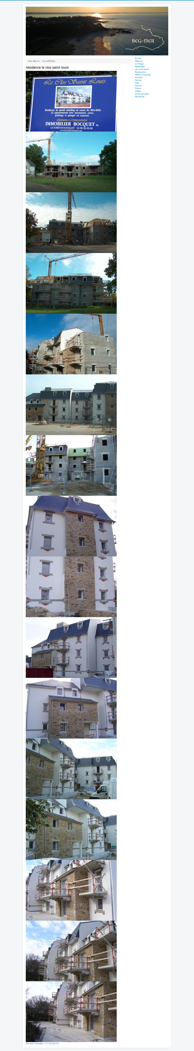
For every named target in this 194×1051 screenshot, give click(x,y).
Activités (139, 77)
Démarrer (30, 1043)
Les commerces (142, 69)
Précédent (38, 1043)
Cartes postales (142, 93)
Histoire (138, 80)
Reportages (140, 66)
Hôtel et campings (143, 74)
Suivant (52, 1043)
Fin (57, 1043)
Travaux (138, 85)
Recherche (139, 96)
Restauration (140, 72)
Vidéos (138, 91)
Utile (137, 82)
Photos (138, 88)
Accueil (138, 58)
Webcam (139, 61)
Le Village (139, 63)
